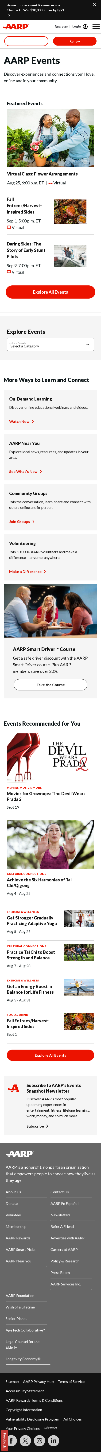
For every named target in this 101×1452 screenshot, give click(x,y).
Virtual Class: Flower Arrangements (42, 173)
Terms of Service (71, 1381)
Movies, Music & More (24, 787)
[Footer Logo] (50, 1153)
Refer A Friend (62, 1226)
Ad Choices (72, 1419)
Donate (12, 1203)
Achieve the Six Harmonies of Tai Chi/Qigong (39, 882)
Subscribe (35, 1126)
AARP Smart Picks (20, 1249)
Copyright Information (24, 1409)
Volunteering (22, 543)
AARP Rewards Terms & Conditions (34, 1400)
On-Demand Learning (30, 398)
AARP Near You (24, 443)
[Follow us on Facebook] (11, 1440)
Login (76, 26)
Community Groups (28, 493)
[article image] (50, 165)
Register (61, 26)
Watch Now (19, 421)
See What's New (23, 471)
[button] (96, 26)
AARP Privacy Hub (38, 1381)
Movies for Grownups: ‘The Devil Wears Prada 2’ (46, 796)
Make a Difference (25, 571)
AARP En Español (64, 1203)
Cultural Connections (26, 874)
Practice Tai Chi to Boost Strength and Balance (31, 955)
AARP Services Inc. (65, 1284)
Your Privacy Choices (23, 1428)
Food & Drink (17, 1014)
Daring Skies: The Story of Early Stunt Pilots (26, 250)
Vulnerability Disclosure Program (32, 1419)
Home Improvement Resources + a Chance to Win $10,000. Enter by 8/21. (36, 7)
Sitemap (12, 1381)
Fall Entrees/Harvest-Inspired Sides (24, 205)
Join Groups (19, 521)
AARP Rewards (18, 1238)
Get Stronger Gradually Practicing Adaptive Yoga (32, 920)
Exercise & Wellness (23, 912)
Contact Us (59, 1192)
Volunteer (13, 1215)
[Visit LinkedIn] (53, 1440)
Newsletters (60, 1215)
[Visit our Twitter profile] (25, 1440)
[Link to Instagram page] (39, 1440)
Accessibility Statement (25, 1391)
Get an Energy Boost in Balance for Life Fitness (30, 989)
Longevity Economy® (23, 1358)
